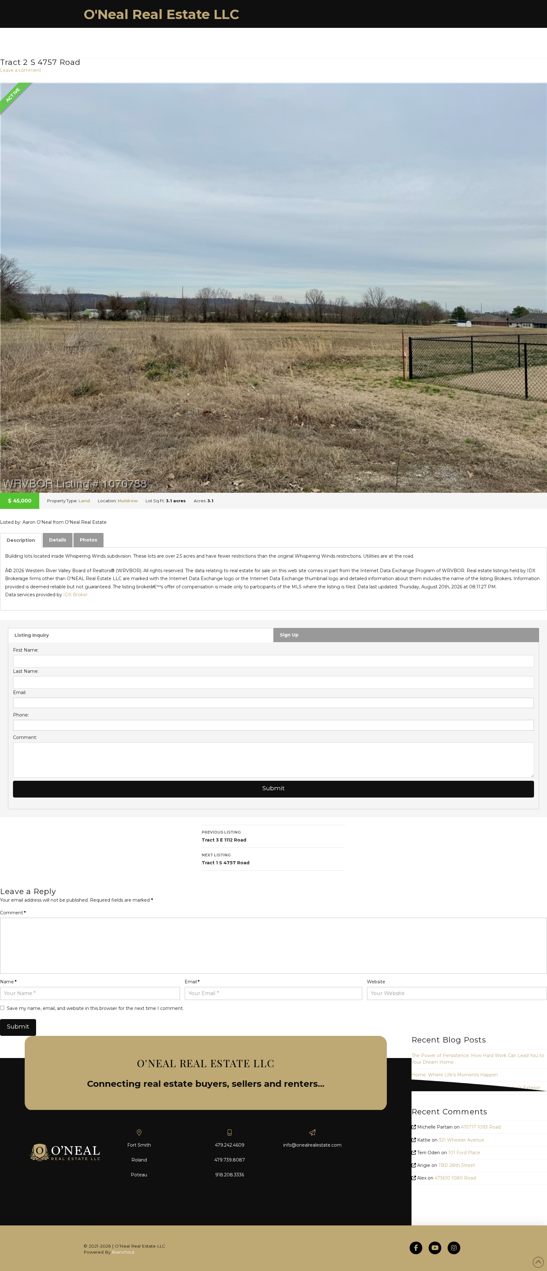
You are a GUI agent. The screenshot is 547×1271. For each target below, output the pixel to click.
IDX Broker (75, 595)
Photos (88, 540)
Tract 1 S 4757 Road (225, 859)
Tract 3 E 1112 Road (224, 836)
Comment (13, 913)
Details (57, 540)
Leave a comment (20, 70)
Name (8, 982)
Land (84, 500)
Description (21, 540)
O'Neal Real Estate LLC (161, 14)
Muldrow (128, 500)
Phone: (21, 715)
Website (376, 982)
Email (192, 982)
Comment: (25, 737)
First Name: (26, 650)
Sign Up (289, 635)
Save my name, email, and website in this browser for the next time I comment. (95, 1008)
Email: (19, 692)
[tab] (21, 540)
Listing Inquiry (32, 635)
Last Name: (26, 671)
